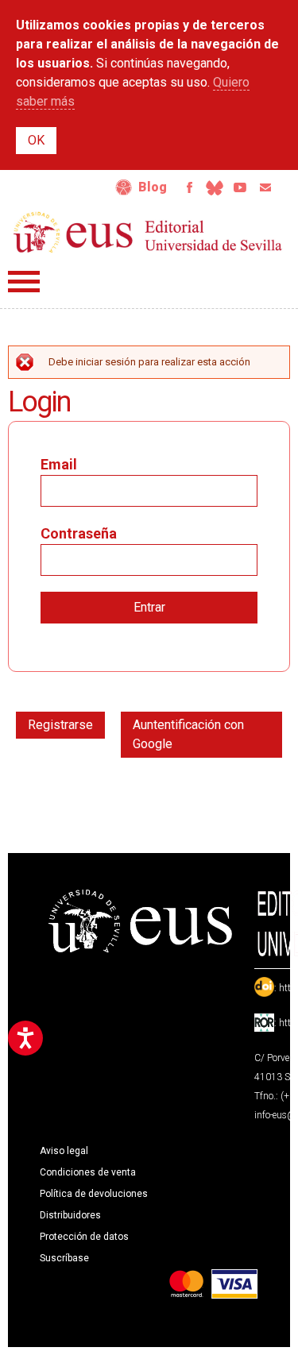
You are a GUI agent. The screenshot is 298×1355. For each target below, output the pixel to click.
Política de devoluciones (94, 1193)
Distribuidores (70, 1215)
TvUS (240, 187)
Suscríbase (64, 1258)
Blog (152, 187)
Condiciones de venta (88, 1172)
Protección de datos (84, 1236)
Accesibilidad (124, 187)
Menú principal (24, 281)
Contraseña (79, 533)
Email (265, 187)
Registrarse (60, 724)
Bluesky (214, 187)
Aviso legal (64, 1150)
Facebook (189, 187)
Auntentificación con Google (188, 734)
